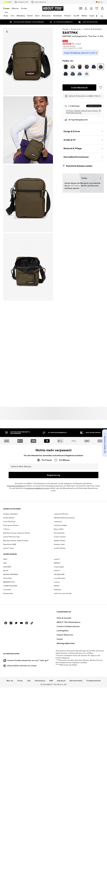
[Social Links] (5, 623)
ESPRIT (57, 586)
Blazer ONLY (59, 529)
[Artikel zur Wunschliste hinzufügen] (101, 87)
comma (57, 582)
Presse (20, 681)
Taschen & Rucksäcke (92, 29)
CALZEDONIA (59, 574)
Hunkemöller (8, 594)
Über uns (9, 681)
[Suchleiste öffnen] (101, 16)
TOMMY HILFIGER (10, 586)
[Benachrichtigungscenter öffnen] (91, 8)
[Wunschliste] (96, 8)
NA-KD (5, 571)
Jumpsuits (58, 522)
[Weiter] (96, 16)
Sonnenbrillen (59, 533)
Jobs (29, 681)
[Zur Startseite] (17, 613)
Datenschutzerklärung (16, 486)
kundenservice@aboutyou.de (37, 488)
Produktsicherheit (94, 681)
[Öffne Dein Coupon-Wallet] (80, 8)
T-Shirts (6, 529)
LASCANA (7, 567)
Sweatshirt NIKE (9, 544)
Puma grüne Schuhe (11, 525)
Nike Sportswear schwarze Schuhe (16, 533)
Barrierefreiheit (76, 681)
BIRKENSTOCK (9, 582)
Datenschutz (40, 681)
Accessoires (76, 29)
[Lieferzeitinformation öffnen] (100, 111)
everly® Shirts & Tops (11, 537)
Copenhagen (59, 567)
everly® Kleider (60, 548)
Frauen (6, 8)
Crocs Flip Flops (9, 522)
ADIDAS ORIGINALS (10, 574)
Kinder (24, 8)
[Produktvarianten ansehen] (66, 67)
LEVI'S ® (57, 571)
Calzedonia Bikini (60, 525)
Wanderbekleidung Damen (64, 518)
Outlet (9, 2)
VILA (5, 563)
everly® (57, 559)
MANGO (57, 563)
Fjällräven (57, 590)
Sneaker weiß (59, 544)
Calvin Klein (7, 578)
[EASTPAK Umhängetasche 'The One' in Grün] (28, 130)
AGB (51, 681)
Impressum (61, 681)
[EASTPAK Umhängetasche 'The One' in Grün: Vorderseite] (28, 61)
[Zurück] (7, 31)
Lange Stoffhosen (61, 514)
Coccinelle (7, 590)
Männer (15, 8)
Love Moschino (59, 578)
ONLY (5, 559)
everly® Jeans (8, 548)
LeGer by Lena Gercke (63, 594)
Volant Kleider (8, 518)
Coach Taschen (60, 537)
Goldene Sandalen (10, 514)
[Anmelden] (85, 8)
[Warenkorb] (102, 8)
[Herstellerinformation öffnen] (99, 96)
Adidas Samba (59, 541)
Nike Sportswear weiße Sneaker (16, 541)
